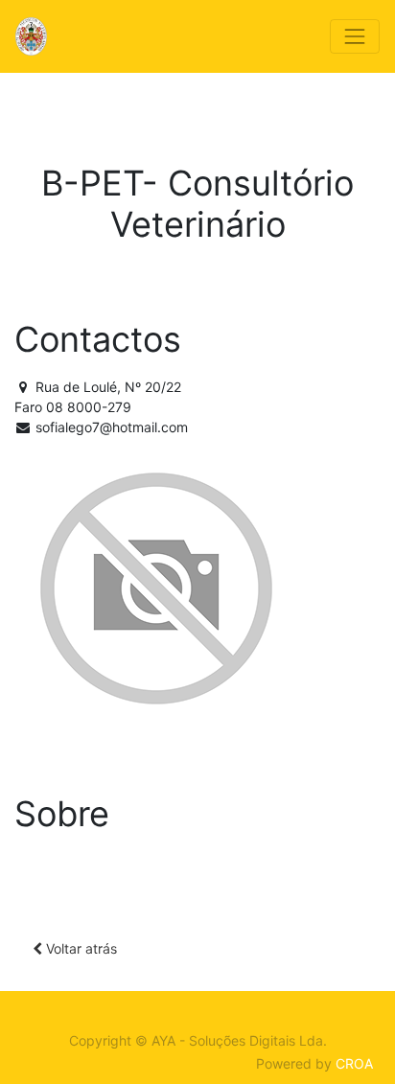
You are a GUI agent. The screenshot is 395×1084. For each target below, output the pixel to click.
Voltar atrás (79, 948)
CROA (354, 1063)
